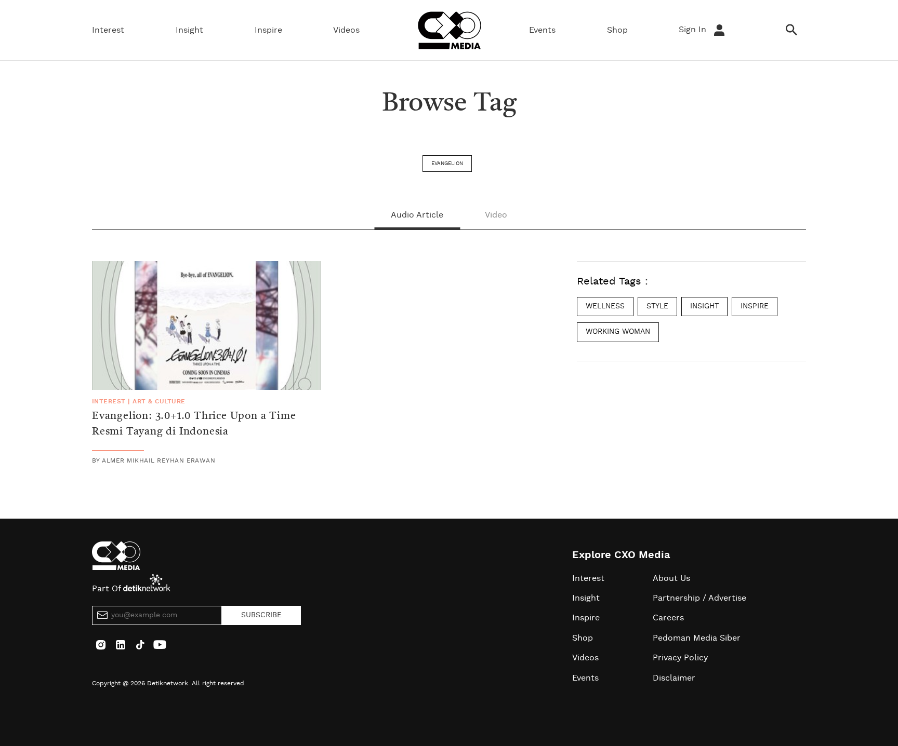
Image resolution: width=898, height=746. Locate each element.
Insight (189, 30)
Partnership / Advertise (699, 598)
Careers (668, 618)
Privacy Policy (680, 658)
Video (496, 215)
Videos (346, 30)
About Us (671, 578)
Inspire (268, 30)
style (657, 306)
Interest (108, 30)
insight (704, 306)
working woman (618, 331)
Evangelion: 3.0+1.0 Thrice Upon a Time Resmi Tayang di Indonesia (194, 424)
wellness (605, 306)
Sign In (694, 29)
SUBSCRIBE (261, 615)
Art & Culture (159, 401)
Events (542, 30)
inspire (755, 306)
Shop (617, 30)
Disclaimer (674, 678)
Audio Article (417, 215)
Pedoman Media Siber (697, 638)
